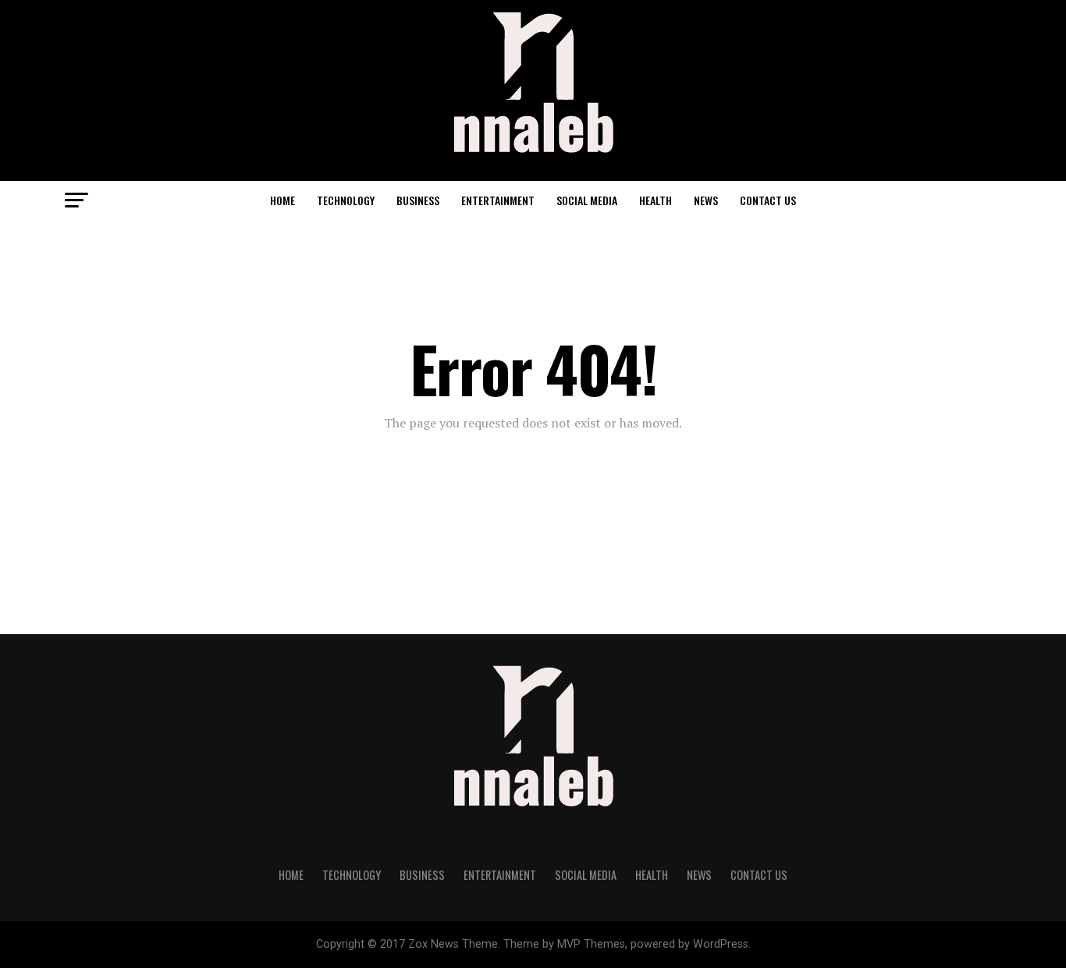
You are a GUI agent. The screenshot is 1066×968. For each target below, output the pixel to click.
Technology (346, 200)
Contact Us (768, 200)
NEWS (706, 200)
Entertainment (498, 200)
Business (417, 200)
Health (655, 200)
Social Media (586, 200)
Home (282, 200)
